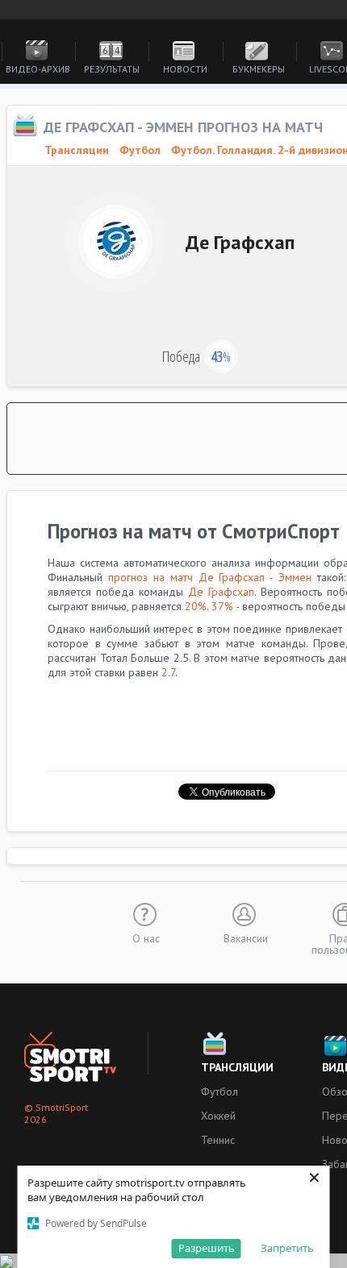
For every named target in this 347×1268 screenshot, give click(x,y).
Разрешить (206, 1248)
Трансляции (237, 1067)
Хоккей (218, 1115)
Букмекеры (258, 69)
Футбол (140, 150)
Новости (185, 69)
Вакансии (246, 937)
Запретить (287, 1248)
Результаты (112, 69)
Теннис (218, 1140)
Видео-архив (38, 69)
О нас (146, 937)
